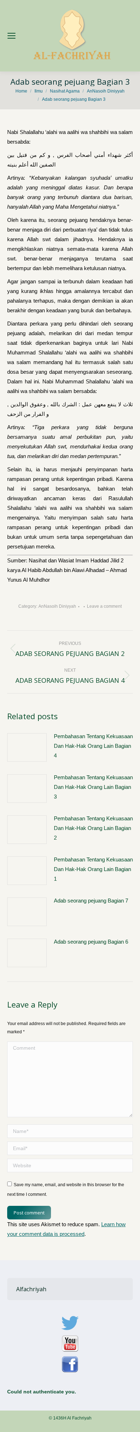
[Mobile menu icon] (11, 35)
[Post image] (27, 747)
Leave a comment (104, 606)
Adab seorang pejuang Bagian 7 (91, 901)
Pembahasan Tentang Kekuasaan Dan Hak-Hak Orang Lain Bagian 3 (93, 787)
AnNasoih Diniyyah (57, 606)
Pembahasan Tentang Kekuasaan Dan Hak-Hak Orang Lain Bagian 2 (93, 828)
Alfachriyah (31, 1289)
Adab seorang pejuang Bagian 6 (91, 942)
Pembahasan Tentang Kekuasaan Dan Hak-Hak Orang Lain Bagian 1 (93, 869)
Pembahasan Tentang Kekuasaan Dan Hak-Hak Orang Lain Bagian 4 (93, 746)
